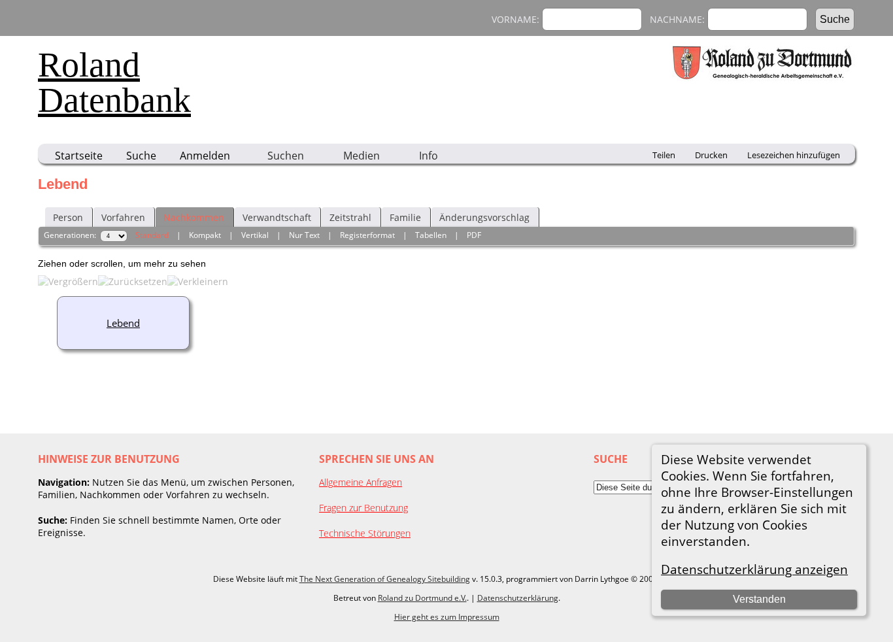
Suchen (285, 155)
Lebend (123, 322)
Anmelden (205, 155)
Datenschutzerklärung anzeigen (754, 569)
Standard (152, 235)
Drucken (711, 155)
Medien (361, 155)
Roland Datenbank (114, 82)
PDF (474, 235)
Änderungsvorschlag (484, 217)
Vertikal (255, 235)
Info (428, 155)
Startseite (79, 155)
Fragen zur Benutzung (363, 507)
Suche (141, 155)
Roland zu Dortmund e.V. (422, 597)
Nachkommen (193, 217)
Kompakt (205, 235)
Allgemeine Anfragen (360, 482)
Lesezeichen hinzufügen (793, 155)
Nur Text (304, 235)
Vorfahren (123, 217)
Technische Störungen (365, 533)
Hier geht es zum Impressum (446, 616)
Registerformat (367, 235)
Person (68, 217)
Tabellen (430, 235)
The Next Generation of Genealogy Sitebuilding (384, 578)
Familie (405, 217)
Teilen (663, 155)
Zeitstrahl (350, 217)
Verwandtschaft (277, 217)
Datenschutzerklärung (517, 597)
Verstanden (759, 599)
